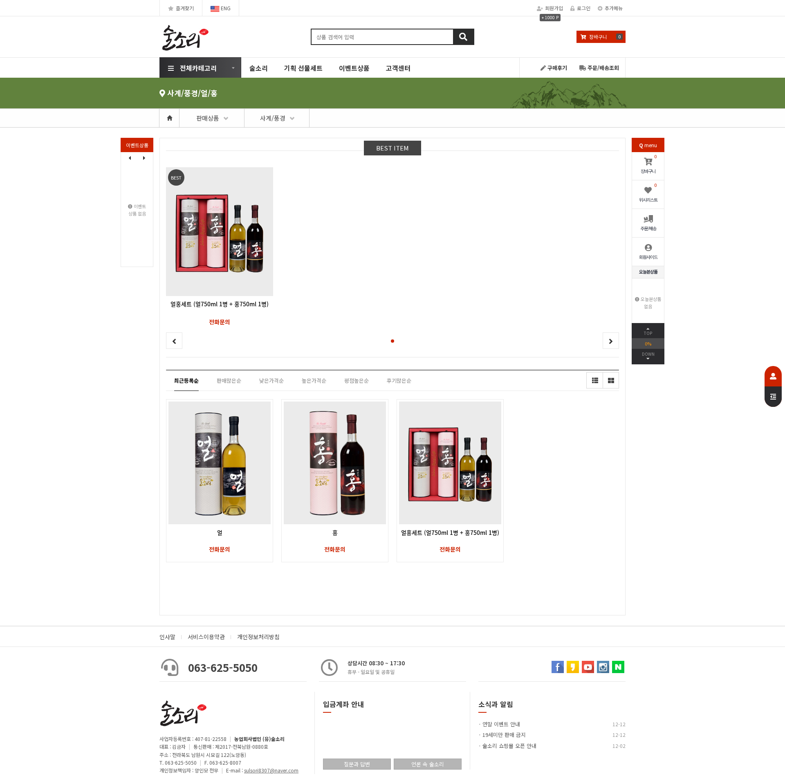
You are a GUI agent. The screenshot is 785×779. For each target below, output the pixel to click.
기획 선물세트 (303, 68)
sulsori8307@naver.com (271, 770)
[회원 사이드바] (773, 386)
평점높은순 (356, 380)
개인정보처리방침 (258, 637)
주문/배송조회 (602, 68)
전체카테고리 (198, 68)
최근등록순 (186, 380)
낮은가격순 (271, 380)
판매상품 (207, 118)
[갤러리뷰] (611, 380)
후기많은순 (399, 380)
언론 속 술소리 (427, 764)
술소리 (258, 68)
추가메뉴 (614, 7)
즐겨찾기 (185, 7)
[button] (144, 158)
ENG (225, 7)
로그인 (583, 7)
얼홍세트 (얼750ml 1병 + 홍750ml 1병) (450, 532)
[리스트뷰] (594, 380)
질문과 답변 (357, 764)
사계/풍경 (272, 118)
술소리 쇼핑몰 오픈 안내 (509, 746)
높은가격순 (314, 380)
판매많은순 (229, 380)
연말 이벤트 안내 (501, 724)
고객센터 (398, 68)
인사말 (167, 637)
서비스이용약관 (206, 637)
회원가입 (554, 7)
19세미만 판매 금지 (504, 735)
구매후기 (556, 68)
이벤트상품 (354, 68)
